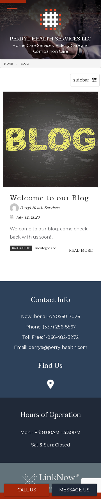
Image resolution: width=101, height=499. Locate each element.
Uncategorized (45, 248)
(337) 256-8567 (59, 327)
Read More (81, 250)
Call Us (26, 490)
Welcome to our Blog (49, 198)
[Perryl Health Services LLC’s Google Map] (50, 386)
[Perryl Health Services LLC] (50, 19)
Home (8, 63)
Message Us (74, 490)
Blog (25, 63)
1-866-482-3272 (61, 337)
